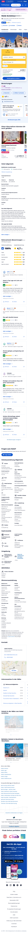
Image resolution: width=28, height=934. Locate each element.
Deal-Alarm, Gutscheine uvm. (14, 897)
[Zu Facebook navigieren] (7, 885)
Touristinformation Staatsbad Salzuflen (11, 698)
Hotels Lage (4, 770)
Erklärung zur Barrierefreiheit (14, 920)
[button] (11, 39)
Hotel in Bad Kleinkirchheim (7, 787)
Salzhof (5, 690)
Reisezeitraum (6, 55)
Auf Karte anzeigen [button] (7, 20)
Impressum (14, 926)
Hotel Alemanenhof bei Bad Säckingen (10, 793)
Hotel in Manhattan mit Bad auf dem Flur (11, 795)
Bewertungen (13, 29)
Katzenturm (6, 687)
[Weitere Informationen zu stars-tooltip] (20, 15)
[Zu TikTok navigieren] (14, 885)
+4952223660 (9, 657)
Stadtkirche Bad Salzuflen (9, 693)
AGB (14, 915)
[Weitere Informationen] (15, 156)
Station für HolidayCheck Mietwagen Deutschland (20, 556)
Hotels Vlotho (4, 772)
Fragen (25, 29)
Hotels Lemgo (4, 776)
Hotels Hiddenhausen (6, 778)
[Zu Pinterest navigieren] (17, 885)
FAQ (14, 891)
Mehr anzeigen (5, 234)
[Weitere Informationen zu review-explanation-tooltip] (20, 22)
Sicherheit (14, 923)
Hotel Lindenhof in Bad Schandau (9, 791)
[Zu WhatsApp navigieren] (21, 885)
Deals (3, 1)
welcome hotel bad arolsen (7, 799)
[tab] (7, 51)
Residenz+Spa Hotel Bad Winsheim (9, 801)
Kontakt (19, 1)
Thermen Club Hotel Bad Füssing (9, 803)
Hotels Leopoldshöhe (6, 774)
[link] (22, 5)
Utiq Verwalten (14, 912)
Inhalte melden (14, 894)
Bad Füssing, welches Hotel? (7, 785)
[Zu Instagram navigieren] (10, 885)
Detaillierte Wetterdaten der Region (14, 812)
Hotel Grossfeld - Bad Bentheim (8, 797)
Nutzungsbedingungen (14, 903)
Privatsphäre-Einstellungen (14, 909)
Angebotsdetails (11, 636)
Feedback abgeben (14, 826)
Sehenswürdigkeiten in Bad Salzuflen (12, 703)
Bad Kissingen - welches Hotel (8, 789)
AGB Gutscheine (14, 917)
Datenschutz (14, 906)
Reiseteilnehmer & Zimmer (9, 60)
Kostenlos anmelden (20, 9)
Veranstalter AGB (14, 900)
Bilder (20, 29)
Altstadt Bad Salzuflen (8, 695)
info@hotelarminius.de (11, 654)
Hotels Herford (4, 768)
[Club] (9, 10)
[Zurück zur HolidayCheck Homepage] (5, 5)
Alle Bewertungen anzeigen (13, 439)
